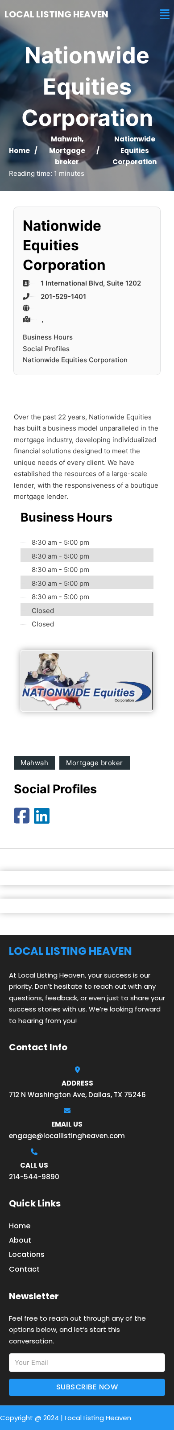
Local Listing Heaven (56, 14)
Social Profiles (46, 348)
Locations (27, 1254)
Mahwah (66, 139)
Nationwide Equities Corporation (75, 360)
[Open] (165, 14)
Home (19, 150)
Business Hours (48, 337)
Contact (24, 1269)
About (20, 1240)
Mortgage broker (94, 763)
